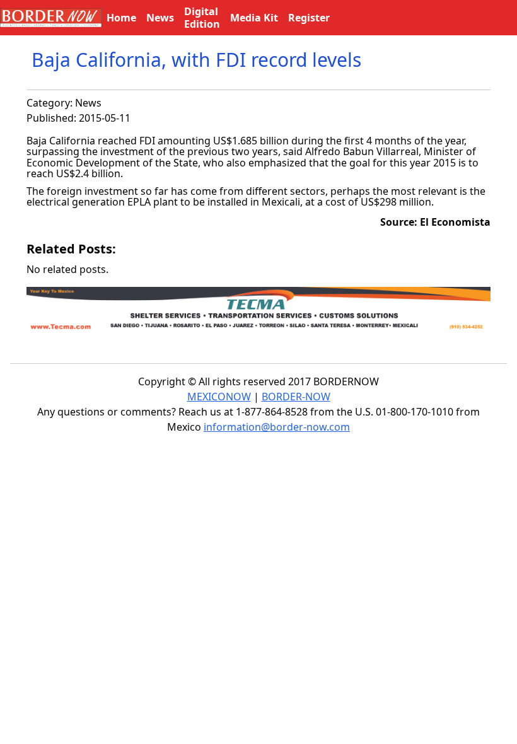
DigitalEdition (202, 17)
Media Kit (254, 18)
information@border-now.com (277, 427)
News (88, 103)
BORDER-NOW (296, 397)
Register (309, 18)
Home (121, 18)
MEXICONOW (219, 397)
